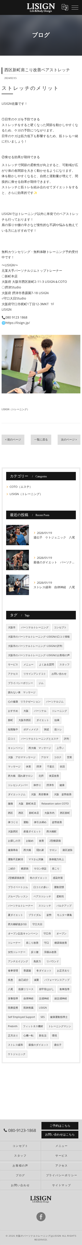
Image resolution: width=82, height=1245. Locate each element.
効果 (56, 720)
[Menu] (75, 7)
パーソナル (40, 710)
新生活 (42, 1035)
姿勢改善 (57, 822)
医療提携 (13, 1007)
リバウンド (52, 961)
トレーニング (59, 710)
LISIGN (43, 1007)
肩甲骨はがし (46, 989)
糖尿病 (24, 868)
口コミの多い (41, 887)
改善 (41, 840)
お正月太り (63, 970)
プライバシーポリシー (20, 683)
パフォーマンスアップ (56, 979)
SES (43, 1017)
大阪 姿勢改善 (63, 794)
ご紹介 (11, 868)
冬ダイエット (43, 970)
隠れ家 (40, 850)
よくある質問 (46, 664)
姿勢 (48, 914)
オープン (61, 933)
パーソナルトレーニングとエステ (40, 738)
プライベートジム (18, 887)
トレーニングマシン (60, 1026)
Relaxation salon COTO (55, 803)
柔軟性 (60, 896)
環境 (54, 1035)
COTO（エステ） (21, 487)
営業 (69, 757)
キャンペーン (15, 748)
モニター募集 (64, 914)
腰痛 (10, 803)
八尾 (10, 989)
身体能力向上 (56, 859)
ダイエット (42, 720)
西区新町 (65, 812)
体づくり (13, 822)
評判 (66, 738)
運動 (25, 822)
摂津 (38, 766)
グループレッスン (18, 896)
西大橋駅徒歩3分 (17, 924)
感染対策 (58, 877)
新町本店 (34, 812)
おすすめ (13, 710)
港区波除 (67, 850)
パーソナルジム (55, 701)
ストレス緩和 (15, 1044)
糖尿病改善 (60, 942)
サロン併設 (40, 868)
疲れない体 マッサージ (22, 692)
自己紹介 (23, 979)
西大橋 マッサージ (39, 748)
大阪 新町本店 (27, 803)
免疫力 (37, 961)
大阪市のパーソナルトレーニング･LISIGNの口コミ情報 (39, 636)
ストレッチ (44, 905)
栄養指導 (13, 998)
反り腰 (34, 952)
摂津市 (50, 785)
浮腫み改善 (50, 952)
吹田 (62, 766)
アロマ (45, 757)
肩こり (55, 868)
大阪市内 (49, 812)
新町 (10, 720)
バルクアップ (64, 905)
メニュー (28, 664)
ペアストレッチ (42, 896)
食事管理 (13, 970)
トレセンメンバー (18, 785)
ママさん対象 (36, 859)
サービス (13, 664)
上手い (60, 748)
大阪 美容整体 (40, 794)
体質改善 (54, 775)
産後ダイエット (32, 831)
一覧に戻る (41, 439)
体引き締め (40, 822)
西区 (10, 812)
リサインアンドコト (34, 673)
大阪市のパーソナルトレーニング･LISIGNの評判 (35, 645)
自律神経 (28, 998)
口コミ (11, 738)
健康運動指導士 (59, 1017)
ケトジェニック (17, 1054)
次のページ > (69, 439)
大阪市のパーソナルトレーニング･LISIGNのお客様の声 (39, 655)
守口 (46, 942)
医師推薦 (28, 1007)
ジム (41, 683)
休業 (28, 766)
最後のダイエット (38, 1044)
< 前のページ (13, 439)
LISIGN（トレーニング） (15, 409)
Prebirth (13, 1026)
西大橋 (27, 850)
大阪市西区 (24, 720)
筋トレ (58, 729)
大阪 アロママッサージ (22, 757)
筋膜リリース (25, 989)
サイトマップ (61, 1185)
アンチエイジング (18, 961)
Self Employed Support (21, 1017)
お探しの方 (14, 840)
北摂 (41, 775)
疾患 (10, 979)
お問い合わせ (59, 673)
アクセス (13, 673)
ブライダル (34, 914)
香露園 (27, 970)
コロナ (58, 757)
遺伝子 (58, 1044)
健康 (61, 785)
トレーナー (14, 942)
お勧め (29, 840)
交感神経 (44, 998)
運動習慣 (59, 887)
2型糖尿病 (55, 840)
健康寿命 (13, 850)
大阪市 (11, 627)
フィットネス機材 (33, 1026)
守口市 (47, 933)
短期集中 (13, 729)
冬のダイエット (38, 877)
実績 (46, 729)
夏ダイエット (15, 914)
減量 (36, 979)
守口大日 (37, 924)
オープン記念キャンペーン (23, 933)
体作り (37, 785)
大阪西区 (13, 831)
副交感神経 (60, 998)
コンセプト (60, 627)
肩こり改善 (32, 942)
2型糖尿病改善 (16, 877)
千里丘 (50, 766)
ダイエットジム (17, 794)
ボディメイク (30, 729)
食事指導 (64, 989)
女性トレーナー (17, 952)
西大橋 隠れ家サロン (20, 775)
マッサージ (14, 766)
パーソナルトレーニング (35, 627)
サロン (53, 850)
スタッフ (64, 664)
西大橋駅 (51, 831)
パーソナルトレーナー (20, 905)
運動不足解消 (15, 859)
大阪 (25, 710)
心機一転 (28, 1035)
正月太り (13, 1035)
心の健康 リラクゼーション (24, 701)
